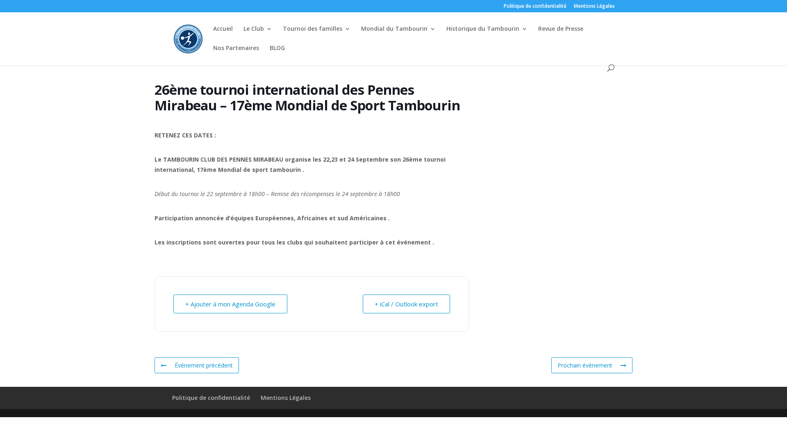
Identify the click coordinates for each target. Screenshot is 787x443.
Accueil (223, 29)
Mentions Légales (594, 6)
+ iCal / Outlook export (406, 304)
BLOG (277, 48)
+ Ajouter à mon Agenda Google (230, 304)
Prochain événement (584, 365)
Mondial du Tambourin (394, 29)
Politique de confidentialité (535, 6)
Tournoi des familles (312, 29)
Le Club (253, 29)
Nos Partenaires (236, 48)
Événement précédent (204, 365)
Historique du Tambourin (482, 29)
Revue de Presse (560, 29)
